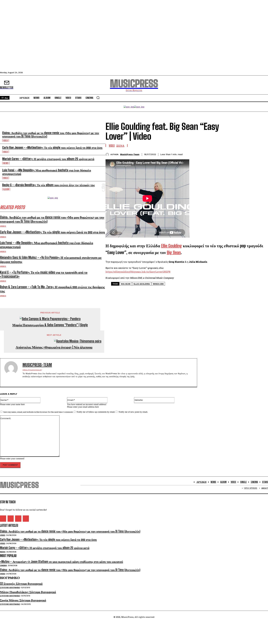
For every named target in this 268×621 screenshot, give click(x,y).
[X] (243, 154)
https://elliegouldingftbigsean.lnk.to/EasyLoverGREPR (138, 271)
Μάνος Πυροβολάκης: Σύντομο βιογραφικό (28, 592)
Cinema (3, 565)
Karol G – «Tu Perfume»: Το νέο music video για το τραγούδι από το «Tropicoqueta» (43, 274)
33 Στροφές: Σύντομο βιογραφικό (21, 583)
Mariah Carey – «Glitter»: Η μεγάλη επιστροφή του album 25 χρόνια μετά (48, 159)
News (5, 163)
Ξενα (120, 145)
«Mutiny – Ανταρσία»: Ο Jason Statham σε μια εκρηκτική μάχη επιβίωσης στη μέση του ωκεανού (61, 561)
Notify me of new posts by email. (133, 412)
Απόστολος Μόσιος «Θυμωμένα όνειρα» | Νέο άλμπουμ (54, 347)
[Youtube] (26, 518)
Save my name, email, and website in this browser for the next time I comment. (38, 412)
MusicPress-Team (129, 154)
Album (6, 189)
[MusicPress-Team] (108, 154)
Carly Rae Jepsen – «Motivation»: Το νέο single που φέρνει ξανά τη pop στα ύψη (52, 147)
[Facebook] (233, 154)
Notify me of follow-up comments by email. (95, 412)
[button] (98, 97)
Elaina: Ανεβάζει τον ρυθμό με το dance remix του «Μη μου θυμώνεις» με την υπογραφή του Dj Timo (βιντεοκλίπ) (50, 134)
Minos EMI (158, 284)
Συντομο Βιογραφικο (10, 588)
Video (5, 140)
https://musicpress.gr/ (32, 370)
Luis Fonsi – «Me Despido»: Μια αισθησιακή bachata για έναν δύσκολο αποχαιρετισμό (46, 171)
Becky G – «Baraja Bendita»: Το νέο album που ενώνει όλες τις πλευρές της (48, 185)
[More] (263, 154)
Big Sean (126, 284)
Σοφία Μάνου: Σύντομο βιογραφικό (23, 600)
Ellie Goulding (142, 284)
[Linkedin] (253, 154)
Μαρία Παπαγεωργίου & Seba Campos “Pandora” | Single (50, 325)
